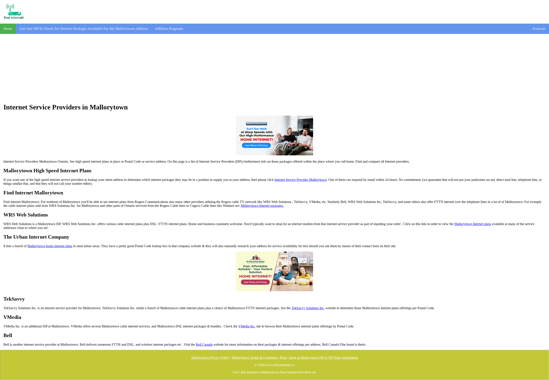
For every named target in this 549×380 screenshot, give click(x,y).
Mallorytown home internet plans (49, 246)
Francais (539, 29)
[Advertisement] (274, 68)
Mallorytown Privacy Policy (210, 357)
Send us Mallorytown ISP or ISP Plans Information (323, 357)
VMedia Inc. (246, 326)
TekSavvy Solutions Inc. (308, 308)
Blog (283, 357)
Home (7, 29)
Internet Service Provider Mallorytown (300, 180)
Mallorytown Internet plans (472, 224)
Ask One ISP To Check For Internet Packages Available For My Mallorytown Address (83, 29)
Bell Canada (204, 344)
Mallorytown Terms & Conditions (255, 357)
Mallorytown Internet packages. (262, 205)
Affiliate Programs (169, 29)
